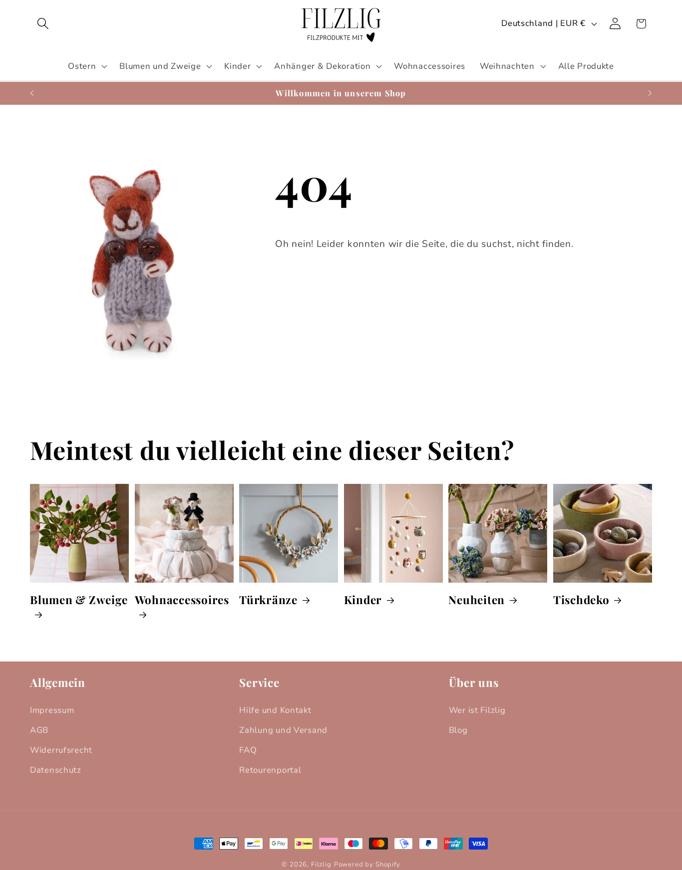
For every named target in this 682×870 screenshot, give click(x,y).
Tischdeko (581, 600)
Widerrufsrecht (61, 750)
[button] (43, 23)
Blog (458, 730)
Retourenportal (270, 770)
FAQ (248, 750)
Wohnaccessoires (182, 600)
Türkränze (268, 600)
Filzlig (321, 864)
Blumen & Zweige (78, 600)
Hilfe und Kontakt (275, 710)
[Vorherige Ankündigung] (32, 93)
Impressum (52, 710)
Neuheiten (476, 600)
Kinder (363, 600)
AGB (39, 730)
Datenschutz (55, 770)
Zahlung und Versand (283, 730)
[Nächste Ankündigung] (650, 93)
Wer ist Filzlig (477, 710)
